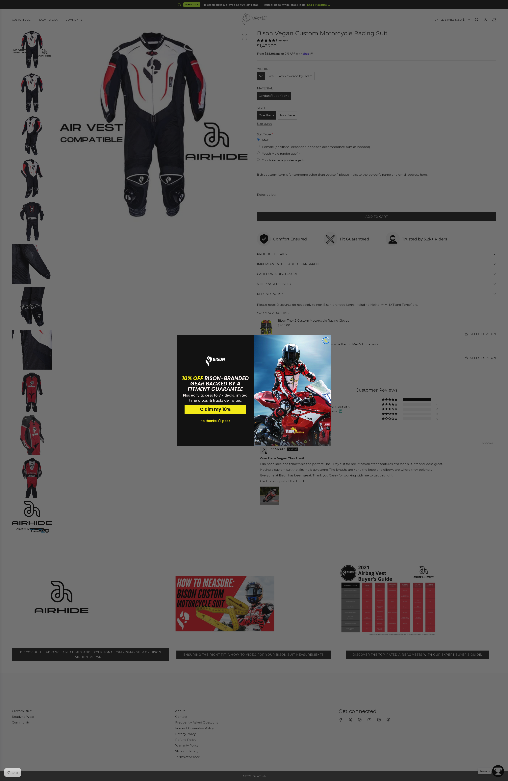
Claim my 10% (215, 409)
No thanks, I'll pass (215, 421)
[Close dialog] (326, 340)
